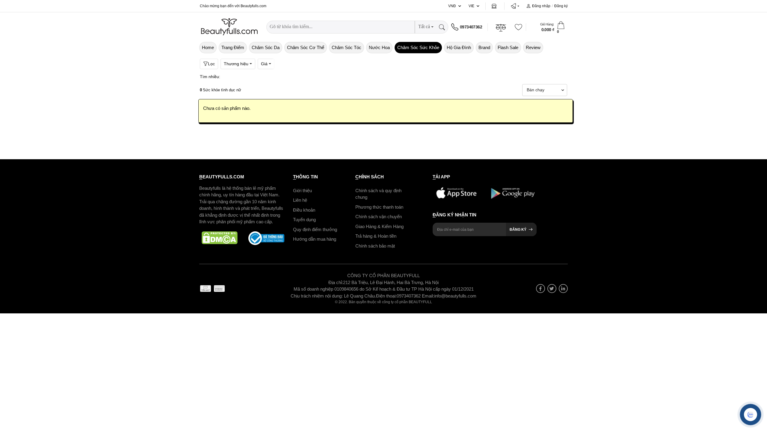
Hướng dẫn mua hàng (314, 239)
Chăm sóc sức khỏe (418, 47)
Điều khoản (304, 209)
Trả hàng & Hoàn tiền (375, 236)
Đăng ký (561, 6)
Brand (484, 47)
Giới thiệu (302, 190)
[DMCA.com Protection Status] (219, 238)
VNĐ (452, 6)
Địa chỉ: (335, 282)
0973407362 (471, 27)
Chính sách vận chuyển (378, 216)
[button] (515, 6)
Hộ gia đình (459, 47)
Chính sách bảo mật (375, 245)
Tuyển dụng (304, 219)
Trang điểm (232, 47)
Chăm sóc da (266, 47)
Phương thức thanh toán (379, 206)
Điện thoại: (386, 295)
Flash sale (508, 47)
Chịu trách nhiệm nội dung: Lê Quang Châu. (333, 295)
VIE (471, 6)
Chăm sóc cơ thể (305, 47)
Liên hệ (300, 200)
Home (208, 47)
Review (533, 47)
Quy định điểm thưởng (315, 229)
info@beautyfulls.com (455, 295)
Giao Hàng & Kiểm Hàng (379, 226)
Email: (428, 295)
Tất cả (424, 26)
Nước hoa (379, 47)
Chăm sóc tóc (346, 47)
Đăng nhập (541, 6)
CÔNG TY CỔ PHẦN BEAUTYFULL (383, 275)
